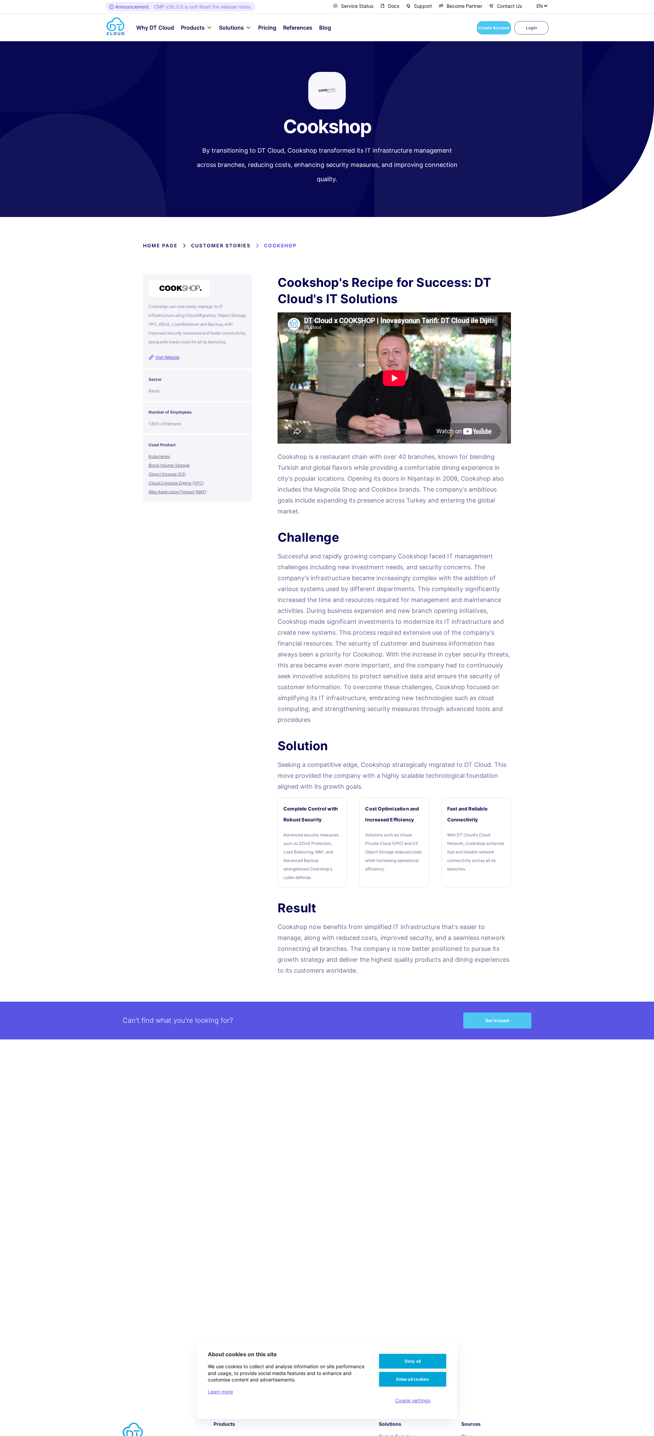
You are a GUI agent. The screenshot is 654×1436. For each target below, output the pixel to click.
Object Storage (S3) (167, 474)
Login (531, 27)
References (297, 28)
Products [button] (193, 27)
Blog (325, 28)
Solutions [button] (231, 27)
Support (423, 6)
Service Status (357, 6)
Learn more (220, 1391)
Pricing (267, 28)
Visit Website (167, 357)
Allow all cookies (412, 1379)
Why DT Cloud (155, 28)
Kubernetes (159, 456)
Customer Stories (221, 245)
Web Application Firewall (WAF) (177, 491)
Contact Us (509, 6)
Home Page (160, 245)
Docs (393, 6)
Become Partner (464, 6)
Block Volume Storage (169, 465)
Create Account (494, 27)
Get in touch (497, 1020)
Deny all (413, 1361)
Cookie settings (413, 1400)
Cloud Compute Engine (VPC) (176, 482)
